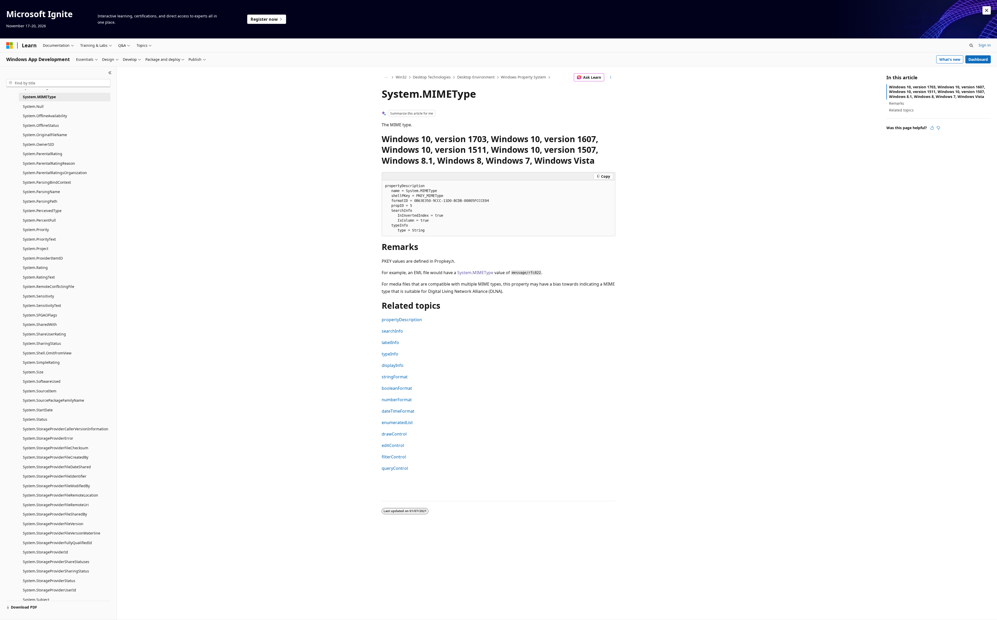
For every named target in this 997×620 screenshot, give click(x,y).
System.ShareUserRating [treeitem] (44, 334)
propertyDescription (402, 319)
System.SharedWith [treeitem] (40, 324)
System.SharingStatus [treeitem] (42, 343)
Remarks (896, 103)
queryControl (395, 468)
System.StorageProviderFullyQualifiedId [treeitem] (57, 542)
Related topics (901, 110)
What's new (949, 59)
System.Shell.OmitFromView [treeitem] (47, 353)
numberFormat (397, 400)
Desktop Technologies (432, 77)
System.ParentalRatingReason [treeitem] (49, 163)
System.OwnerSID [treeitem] (38, 144)
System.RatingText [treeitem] (39, 277)
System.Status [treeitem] (35, 419)
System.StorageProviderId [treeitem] (45, 552)
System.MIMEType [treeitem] (39, 96)
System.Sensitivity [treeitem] (38, 296)
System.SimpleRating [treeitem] (41, 362)
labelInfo (390, 342)
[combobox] (58, 83)
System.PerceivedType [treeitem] (42, 210)
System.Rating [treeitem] (35, 267)
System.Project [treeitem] (35, 248)
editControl (393, 445)
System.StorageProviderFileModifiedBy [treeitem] (56, 485)
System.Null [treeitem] (33, 106)
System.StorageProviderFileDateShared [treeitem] (57, 466)
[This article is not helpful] (938, 128)
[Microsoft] (9, 45)
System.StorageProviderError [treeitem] (48, 438)
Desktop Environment (476, 77)
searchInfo (392, 331)
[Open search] (971, 45)
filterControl (394, 457)
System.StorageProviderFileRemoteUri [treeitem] (56, 504)
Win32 (401, 77)
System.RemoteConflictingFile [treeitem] (48, 286)
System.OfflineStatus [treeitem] (41, 125)
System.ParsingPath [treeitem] (40, 201)
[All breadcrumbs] (386, 77)
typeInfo (390, 354)
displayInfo (392, 365)
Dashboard (978, 59)
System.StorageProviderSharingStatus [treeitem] (56, 571)
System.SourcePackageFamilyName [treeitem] (53, 400)
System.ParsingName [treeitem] (41, 191)
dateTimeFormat (398, 411)
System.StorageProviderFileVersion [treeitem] (53, 523)
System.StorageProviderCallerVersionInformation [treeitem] (65, 428)
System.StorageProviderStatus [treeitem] (49, 580)
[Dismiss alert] (986, 10)
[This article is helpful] (932, 128)
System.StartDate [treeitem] (38, 409)
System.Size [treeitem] (33, 372)
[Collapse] (109, 73)
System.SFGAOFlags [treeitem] (40, 315)
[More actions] (610, 77)
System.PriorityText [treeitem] (39, 239)
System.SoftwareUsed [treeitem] (41, 381)
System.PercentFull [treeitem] (39, 220)
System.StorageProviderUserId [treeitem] (49, 590)
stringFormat (395, 377)
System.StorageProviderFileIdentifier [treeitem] (54, 476)
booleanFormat (397, 388)
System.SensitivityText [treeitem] (42, 305)
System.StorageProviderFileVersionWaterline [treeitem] (61, 533)
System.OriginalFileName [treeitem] (45, 134)
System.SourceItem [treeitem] (39, 390)
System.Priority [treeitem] (36, 229)
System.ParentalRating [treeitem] (42, 153)
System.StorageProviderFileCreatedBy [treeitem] (55, 457)
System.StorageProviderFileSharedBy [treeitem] (55, 514)
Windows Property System (523, 77)
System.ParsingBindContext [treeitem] (47, 182)
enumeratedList (397, 422)
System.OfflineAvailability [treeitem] (45, 115)
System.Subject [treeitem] (36, 599)
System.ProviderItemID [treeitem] (43, 258)
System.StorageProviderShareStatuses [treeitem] (56, 561)
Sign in (985, 45)
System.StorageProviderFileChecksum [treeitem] (55, 447)
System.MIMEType (475, 272)
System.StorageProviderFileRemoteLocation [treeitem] (60, 495)
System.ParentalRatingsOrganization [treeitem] (55, 172)
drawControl (394, 434)
